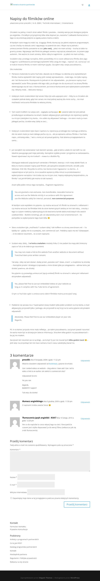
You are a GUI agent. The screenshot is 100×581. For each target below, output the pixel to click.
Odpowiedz (85, 360)
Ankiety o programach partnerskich (24, 539)
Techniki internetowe (51, 23)
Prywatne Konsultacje (19, 529)
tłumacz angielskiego (32, 401)
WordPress (75, 578)
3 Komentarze (67, 23)
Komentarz (15, 449)
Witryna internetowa (18, 492)
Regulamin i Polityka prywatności (23, 558)
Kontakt (13, 551)
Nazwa (13, 477)
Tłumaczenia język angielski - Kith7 (39, 417)
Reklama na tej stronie (19, 562)
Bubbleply (53, 364)
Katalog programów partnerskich (23, 547)
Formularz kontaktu (18, 526)
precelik (27, 23)
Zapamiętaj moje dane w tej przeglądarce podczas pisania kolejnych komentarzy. (46, 498)
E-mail (13, 485)
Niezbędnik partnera (18, 554)
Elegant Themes (45, 578)
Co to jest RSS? (16, 543)
